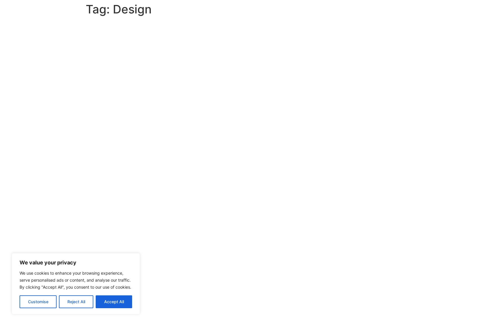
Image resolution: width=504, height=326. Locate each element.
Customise (38, 301)
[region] (76, 283)
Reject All (76, 301)
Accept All (114, 301)
